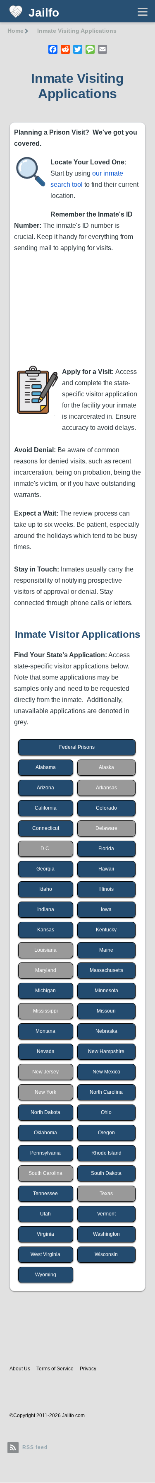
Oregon (106, 1133)
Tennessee (45, 1193)
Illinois (106, 889)
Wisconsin (106, 1254)
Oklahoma (45, 1133)
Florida (106, 848)
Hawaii (106, 869)
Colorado (106, 808)
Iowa (106, 909)
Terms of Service (55, 1369)
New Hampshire (106, 1051)
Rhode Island (106, 1153)
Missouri (106, 1011)
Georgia (45, 869)
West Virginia (45, 1254)
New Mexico (106, 1072)
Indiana (45, 909)
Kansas (45, 930)
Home (15, 30)
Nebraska (106, 1031)
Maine (106, 950)
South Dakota (106, 1173)
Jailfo (44, 12)
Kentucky (106, 930)
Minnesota (106, 990)
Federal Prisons (77, 747)
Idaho (45, 889)
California (46, 808)
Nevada (46, 1051)
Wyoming (45, 1275)
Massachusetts (106, 970)
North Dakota (45, 1112)
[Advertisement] (77, 308)
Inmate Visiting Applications (77, 30)
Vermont (106, 1214)
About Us (20, 1369)
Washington (106, 1234)
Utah (45, 1214)
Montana (45, 1031)
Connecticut (45, 828)
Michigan (45, 990)
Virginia (45, 1234)
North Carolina (106, 1092)
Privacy (88, 1369)
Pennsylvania (45, 1153)
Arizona (45, 788)
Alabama (46, 767)
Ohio (106, 1112)
